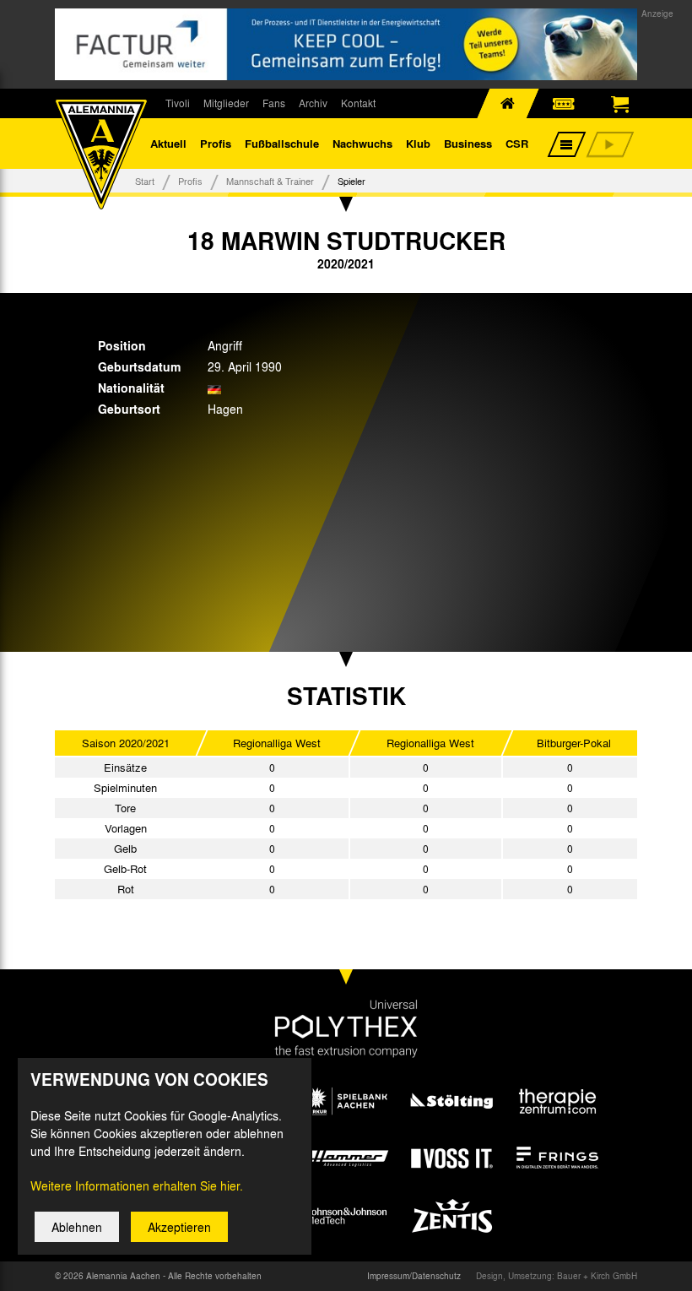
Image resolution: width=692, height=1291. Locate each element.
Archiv (313, 103)
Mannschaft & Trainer (270, 180)
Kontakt (358, 103)
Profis (215, 143)
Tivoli (177, 103)
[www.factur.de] (346, 44)
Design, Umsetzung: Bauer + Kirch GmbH (556, 1276)
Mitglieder (226, 103)
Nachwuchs (362, 143)
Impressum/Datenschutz (414, 1276)
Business (468, 143)
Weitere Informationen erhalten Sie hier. (136, 1185)
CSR (516, 143)
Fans (273, 103)
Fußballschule (282, 143)
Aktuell (168, 143)
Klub (418, 143)
